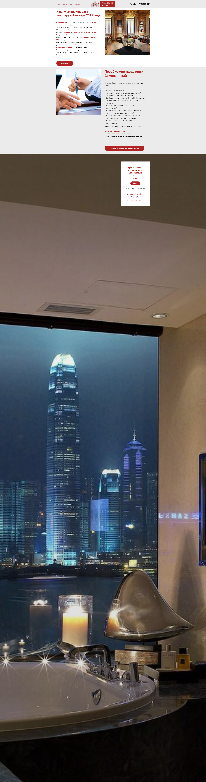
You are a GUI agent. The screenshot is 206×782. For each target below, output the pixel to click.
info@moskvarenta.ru (135, 194)
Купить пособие (67, 4)
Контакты (78, 4)
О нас (58, 4)
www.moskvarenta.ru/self (135, 200)
